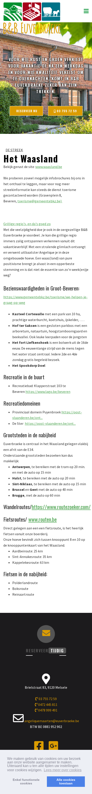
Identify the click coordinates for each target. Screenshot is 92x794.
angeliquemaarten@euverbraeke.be (51, 721)
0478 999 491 (47, 710)
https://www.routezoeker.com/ (61, 507)
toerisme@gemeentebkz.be (39, 201)
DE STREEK (14, 150)
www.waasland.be (49, 166)
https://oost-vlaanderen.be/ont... (50, 423)
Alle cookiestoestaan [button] (65, 781)
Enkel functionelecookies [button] (26, 781)
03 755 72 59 (66, 111)
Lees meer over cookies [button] (63, 770)
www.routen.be (42, 519)
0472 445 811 (47, 704)
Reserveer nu (26, 111)
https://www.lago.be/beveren (47, 391)
